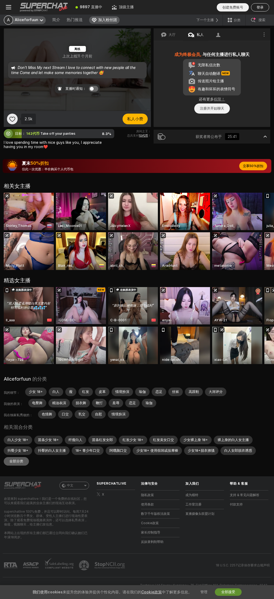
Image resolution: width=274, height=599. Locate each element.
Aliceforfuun (17, 379)
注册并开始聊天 (212, 108)
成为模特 (191, 495)
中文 (70, 485)
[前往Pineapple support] (84, 565)
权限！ (219, 99)
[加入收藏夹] (12, 119)
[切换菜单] (8, 7)
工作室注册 (193, 504)
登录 (260, 7)
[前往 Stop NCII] (110, 565)
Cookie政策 (150, 523)
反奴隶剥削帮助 (152, 542)
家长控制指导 (150, 532)
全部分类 (16, 461)
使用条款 (147, 504)
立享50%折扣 (253, 166)
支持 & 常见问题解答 (244, 495)
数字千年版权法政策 (155, 514)
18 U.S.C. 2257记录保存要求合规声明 (243, 565)
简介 (56, 19)
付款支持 (236, 504)
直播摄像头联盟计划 (199, 514)
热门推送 (75, 19)
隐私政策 (147, 495)
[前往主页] (44, 7)
